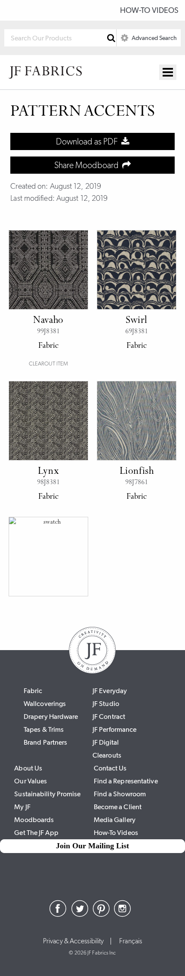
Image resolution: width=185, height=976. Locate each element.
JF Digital (105, 742)
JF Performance (114, 729)
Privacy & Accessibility (73, 941)
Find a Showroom (120, 794)
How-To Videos (149, 10)
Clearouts (106, 755)
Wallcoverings (45, 704)
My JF (22, 807)
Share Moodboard (88, 165)
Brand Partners (45, 742)
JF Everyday (109, 691)
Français (130, 941)
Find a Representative (126, 781)
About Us (28, 768)
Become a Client (118, 807)
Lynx (48, 471)
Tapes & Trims (44, 729)
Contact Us (110, 768)
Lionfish (137, 471)
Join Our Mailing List (92, 845)
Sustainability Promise (47, 794)
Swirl (137, 320)
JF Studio (105, 704)
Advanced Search (153, 37)
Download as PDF (88, 141)
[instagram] (122, 914)
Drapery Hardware (51, 716)
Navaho (48, 320)
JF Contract (108, 716)
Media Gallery (115, 820)
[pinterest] (101, 914)
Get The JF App (36, 833)
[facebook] (58, 914)
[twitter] (79, 914)
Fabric (33, 691)
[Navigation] (168, 72)
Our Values (30, 781)
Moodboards (34, 820)
